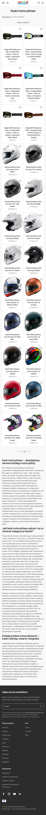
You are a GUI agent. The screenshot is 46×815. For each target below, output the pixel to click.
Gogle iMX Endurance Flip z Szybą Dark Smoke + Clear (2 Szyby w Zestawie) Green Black (12, 54)
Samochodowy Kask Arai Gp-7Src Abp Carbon (12, 204)
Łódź (4, 743)
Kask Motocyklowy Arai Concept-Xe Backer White (12, 302)
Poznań (5, 727)
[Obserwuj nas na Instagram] (9, 793)
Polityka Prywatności (10, 777)
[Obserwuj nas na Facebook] (3, 793)
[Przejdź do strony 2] (28, 451)
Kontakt (28, 731)
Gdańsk (5, 750)
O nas (27, 727)
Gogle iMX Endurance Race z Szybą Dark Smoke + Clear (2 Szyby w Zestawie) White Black (12, 132)
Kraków (5, 731)
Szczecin (5, 758)
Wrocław (5, 739)
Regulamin (6, 773)
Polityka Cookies (8, 781)
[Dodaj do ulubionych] (20, 28)
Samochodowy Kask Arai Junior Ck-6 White (12, 169)
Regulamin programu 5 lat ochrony (10, 785)
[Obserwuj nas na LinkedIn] (20, 793)
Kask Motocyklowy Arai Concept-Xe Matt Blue (12, 337)
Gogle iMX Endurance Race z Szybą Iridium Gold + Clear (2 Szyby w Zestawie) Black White (34, 54)
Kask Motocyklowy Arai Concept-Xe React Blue (34, 337)
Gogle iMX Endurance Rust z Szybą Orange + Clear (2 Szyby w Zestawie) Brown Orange (34, 132)
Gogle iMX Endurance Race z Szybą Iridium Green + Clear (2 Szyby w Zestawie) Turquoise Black (34, 93)
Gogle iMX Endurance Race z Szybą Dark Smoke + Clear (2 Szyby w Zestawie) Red (12, 93)
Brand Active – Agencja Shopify (12, 809)
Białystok (5, 762)
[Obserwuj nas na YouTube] (14, 793)
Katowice (5, 747)
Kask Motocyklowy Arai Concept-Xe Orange (34, 302)
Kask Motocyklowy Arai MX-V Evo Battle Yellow (34, 437)
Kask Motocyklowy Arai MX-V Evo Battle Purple (12, 437)
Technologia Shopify (29, 809)
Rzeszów (5, 754)
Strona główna (6, 17)
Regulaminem (6, 717)
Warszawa (6, 735)
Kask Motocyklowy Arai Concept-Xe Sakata (12, 371)
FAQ (26, 735)
